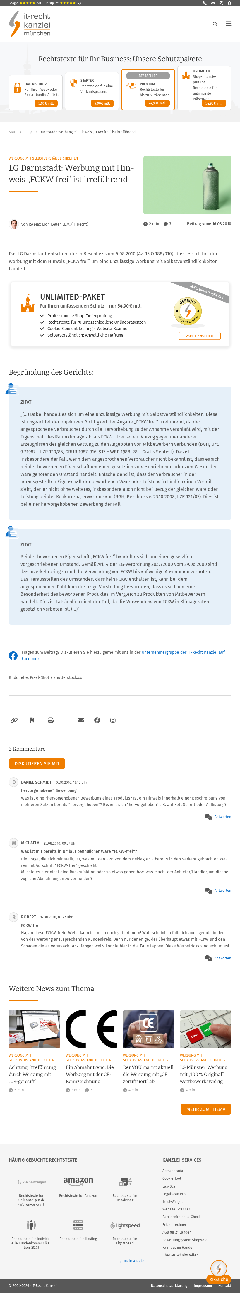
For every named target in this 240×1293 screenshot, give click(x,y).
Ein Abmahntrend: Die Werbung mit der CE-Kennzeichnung (90, 1074)
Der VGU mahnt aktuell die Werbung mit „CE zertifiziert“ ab (148, 1074)
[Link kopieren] (13, 720)
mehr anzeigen (135, 1261)
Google (25, 3)
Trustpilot (63, 3)
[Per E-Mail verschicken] (80, 720)
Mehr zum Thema (205, 1109)
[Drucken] (50, 720)
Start (13, 132)
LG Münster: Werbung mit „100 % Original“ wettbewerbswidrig (203, 1074)
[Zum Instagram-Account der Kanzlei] (113, 720)
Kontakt (224, 1286)
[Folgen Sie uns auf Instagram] (221, 3)
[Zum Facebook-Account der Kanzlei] (97, 720)
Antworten (223, 817)
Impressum (203, 1286)
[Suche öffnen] (215, 24)
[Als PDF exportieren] (32, 720)
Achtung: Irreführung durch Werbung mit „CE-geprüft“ (32, 1074)
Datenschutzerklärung (169, 1286)
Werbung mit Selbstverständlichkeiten (43, 158)
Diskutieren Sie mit (37, 763)
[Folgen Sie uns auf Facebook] (229, 3)
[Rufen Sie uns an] (205, 3)
